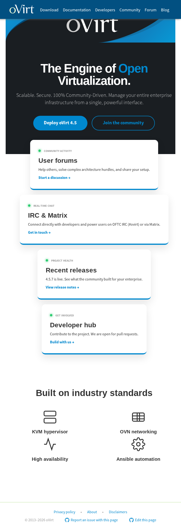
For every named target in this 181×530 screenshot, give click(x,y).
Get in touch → (39, 232)
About (92, 512)
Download (49, 10)
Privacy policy (64, 512)
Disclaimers (118, 512)
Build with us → (62, 342)
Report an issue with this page (94, 520)
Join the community (123, 123)
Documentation (77, 10)
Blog (165, 10)
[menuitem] (49, 9)
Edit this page (145, 520)
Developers (105, 10)
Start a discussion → (54, 177)
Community (129, 10)
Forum (150, 10)
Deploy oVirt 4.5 (60, 123)
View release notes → (62, 287)
